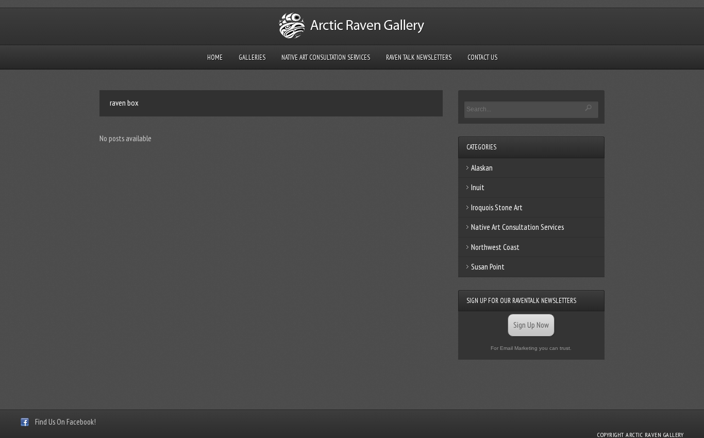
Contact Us (482, 57)
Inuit (477, 187)
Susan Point (488, 267)
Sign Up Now (531, 325)
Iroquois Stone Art (497, 207)
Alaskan (482, 168)
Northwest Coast (495, 247)
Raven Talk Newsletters (418, 57)
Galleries (252, 57)
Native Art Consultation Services (325, 57)
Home (215, 57)
